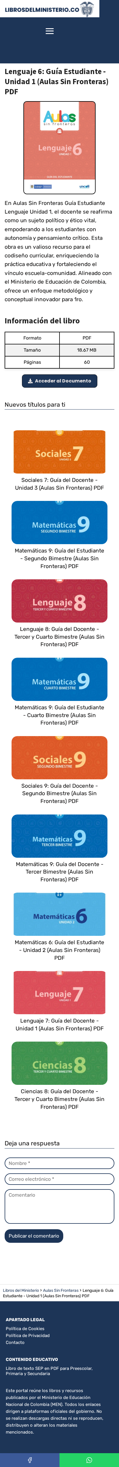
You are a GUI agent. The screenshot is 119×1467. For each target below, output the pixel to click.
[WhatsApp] (89, 1460)
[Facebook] (30, 1460)
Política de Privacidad (28, 1335)
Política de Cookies (25, 1328)
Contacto (15, 1342)
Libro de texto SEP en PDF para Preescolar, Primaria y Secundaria (49, 1371)
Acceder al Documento (63, 381)
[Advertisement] (89, 32)
